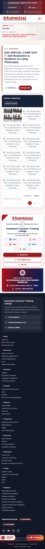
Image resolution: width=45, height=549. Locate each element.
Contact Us (6, 455)
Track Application (23, 260)
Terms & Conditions (9, 458)
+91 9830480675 (25, 519)
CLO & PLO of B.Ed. (8, 381)
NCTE (4, 480)
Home (4, 32)
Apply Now (24, 255)
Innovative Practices (9, 408)
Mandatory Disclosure (10, 422)
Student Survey (7, 508)
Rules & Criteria (7, 353)
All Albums (12, 88)
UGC (3, 483)
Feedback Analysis (8, 510)
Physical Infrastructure (10, 389)
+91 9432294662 (8, 525)
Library (4, 395)
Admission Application (10, 356)
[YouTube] (8, 531)
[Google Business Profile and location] (18, 531)
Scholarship (6, 406)
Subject (4, 373)
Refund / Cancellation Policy (12, 463)
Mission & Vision (8, 345)
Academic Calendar (9, 375)
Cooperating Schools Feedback (13, 505)
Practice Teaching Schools (11, 397)
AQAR (4, 428)
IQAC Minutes (7, 425)
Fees (3, 362)
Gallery (11, 32)
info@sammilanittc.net (17, 322)
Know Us (5, 340)
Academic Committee (10, 378)
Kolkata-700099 (14, 327)
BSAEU (4, 477)
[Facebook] (4, 531)
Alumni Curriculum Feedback (12, 502)
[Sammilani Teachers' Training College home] (15, 18)
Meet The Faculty (8, 342)
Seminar (5, 411)
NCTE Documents (8, 430)
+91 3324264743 (13, 317)
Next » (37, 196)
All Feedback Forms (9, 491)
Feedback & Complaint (10, 494)
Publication (6, 414)
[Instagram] (13, 531)
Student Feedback (8, 496)
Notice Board (6, 439)
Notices (24, 265)
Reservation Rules (8, 365)
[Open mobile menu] (39, 18)
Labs (3, 392)
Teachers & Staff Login (10, 474)
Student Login (7, 471)
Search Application (9, 359)
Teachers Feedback (9, 499)
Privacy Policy (7, 461)
